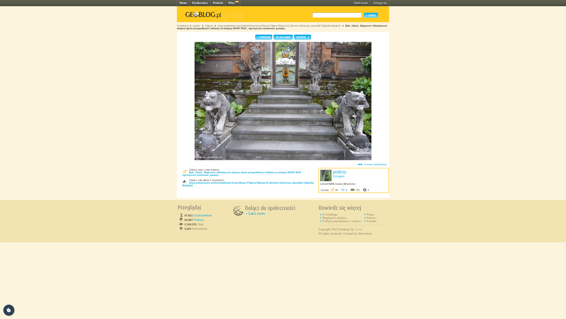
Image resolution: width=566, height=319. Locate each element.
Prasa (370, 214)
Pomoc (371, 218)
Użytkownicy (200, 2)
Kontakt (372, 221)
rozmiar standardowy (375, 164)
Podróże (218, 2)
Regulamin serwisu (334, 218)
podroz (197, 25)
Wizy (231, 2)
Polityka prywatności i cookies (341, 221)
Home (183, 2)
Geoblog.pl (182, 25)
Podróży (198, 220)
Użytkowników (202, 215)
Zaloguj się (380, 2)
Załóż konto (361, 2)
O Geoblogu (330, 214)
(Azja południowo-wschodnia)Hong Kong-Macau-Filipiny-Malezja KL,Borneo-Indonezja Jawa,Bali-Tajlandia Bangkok (279, 25)
